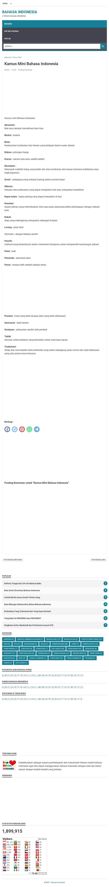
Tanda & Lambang (37, 658)
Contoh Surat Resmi (91, 639)
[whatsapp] (29, 429)
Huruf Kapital (90, 644)
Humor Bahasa (60, 644)
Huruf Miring (10, 649)
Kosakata (9, 653)
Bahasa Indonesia (19, 12)
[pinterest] (22, 429)
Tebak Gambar (74, 658)
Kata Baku (58, 649)
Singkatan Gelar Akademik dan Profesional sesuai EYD (28, 625)
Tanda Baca (56, 658)
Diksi (7, 644)
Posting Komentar (25, 70)
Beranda (8, 24)
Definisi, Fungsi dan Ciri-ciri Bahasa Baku (22, 583)
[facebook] (7, 429)
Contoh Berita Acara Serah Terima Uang (22, 597)
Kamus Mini (42, 649)
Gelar (44, 644)
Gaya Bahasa (30, 644)
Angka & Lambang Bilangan (29, 639)
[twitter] (14, 429)
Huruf (75, 644)
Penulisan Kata (26, 653)
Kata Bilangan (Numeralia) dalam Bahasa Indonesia (27, 604)
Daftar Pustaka (11, 31)
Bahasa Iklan (70, 639)
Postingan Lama (98, 560)
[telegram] (37, 429)
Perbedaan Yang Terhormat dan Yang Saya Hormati (27, 611)
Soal (22, 658)
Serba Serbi (96, 653)
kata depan (21, 663)
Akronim (8, 639)
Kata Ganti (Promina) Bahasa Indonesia (22, 590)
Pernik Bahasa (61, 653)
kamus (8, 663)
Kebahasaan (74, 649)
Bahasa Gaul (53, 639)
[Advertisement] (54, 94)
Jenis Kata (26, 649)
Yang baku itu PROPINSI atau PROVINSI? (22, 618)
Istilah (7, 39)
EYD (17, 644)
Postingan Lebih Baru (13, 560)
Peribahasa (44, 653)
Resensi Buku (79, 653)
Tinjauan (90, 658)
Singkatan (9, 658)
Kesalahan (91, 649)
